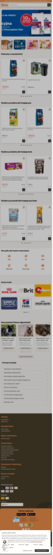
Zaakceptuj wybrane (27, 550)
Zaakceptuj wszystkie (41, 550)
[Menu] (2, 540)
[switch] (4, 550)
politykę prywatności (36, 542)
